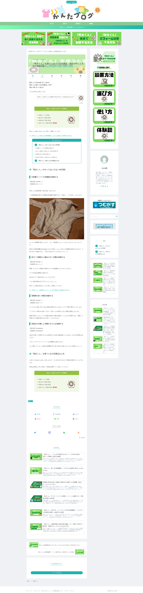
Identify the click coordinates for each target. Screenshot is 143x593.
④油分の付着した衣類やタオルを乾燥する (46, 157)
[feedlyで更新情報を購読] (64, 432)
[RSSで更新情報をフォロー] (79, 432)
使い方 (31, 401)
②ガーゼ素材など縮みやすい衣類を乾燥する (47, 151)
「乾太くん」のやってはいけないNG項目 (49, 145)
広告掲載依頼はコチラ (57, 590)
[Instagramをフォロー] (50, 432)
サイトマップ (29, 590)
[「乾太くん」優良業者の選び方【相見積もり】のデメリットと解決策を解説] (59, 38)
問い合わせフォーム (46, 590)
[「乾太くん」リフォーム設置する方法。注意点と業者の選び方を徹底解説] (109, 38)
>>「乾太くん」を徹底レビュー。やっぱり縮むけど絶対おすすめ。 (49, 290)
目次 (56, 140)
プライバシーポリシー (69, 590)
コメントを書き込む (57, 572)
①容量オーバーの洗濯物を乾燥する (45, 148)
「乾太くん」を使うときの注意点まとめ (48, 160)
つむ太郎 (104, 168)
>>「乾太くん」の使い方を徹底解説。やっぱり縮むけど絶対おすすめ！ (51, 135)
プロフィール (37, 590)
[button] (116, 216)
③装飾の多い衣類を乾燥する (43, 154)
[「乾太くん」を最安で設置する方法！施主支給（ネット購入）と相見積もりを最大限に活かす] (84, 38)
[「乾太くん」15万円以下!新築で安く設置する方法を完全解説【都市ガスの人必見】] (34, 38)
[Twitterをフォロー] (35, 432)
